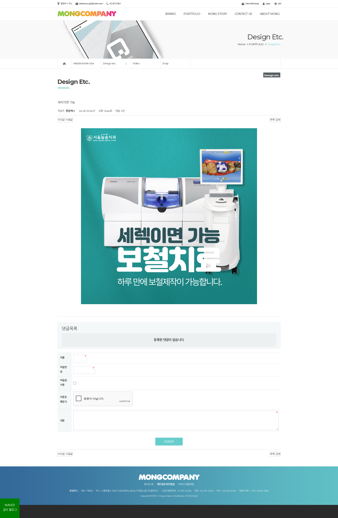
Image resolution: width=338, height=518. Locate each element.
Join (279, 3)
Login (267, 3)
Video (136, 63)
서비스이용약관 (186, 484)
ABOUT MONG (270, 14)
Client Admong (252, 3)
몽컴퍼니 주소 (66, 3)
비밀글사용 (63, 382)
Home (241, 44)
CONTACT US (243, 14)
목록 (272, 119)
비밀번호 (63, 369)
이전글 (61, 119)
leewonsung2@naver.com (91, 3)
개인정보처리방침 (166, 484)
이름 (62, 357)
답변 (278, 119)
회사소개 (148, 484)
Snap (165, 63)
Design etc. (109, 63)
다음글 (69, 119)
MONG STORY (217, 14)
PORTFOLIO (191, 14)
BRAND (170, 14)
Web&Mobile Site (83, 63)
